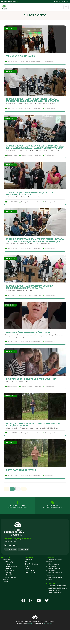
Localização (8, 573)
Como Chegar (11, 549)
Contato (5, 581)
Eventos (27, 568)
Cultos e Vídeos (30, 570)
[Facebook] (23, 600)
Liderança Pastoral (11, 566)
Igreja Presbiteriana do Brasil (9, 1)
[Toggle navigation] (66, 7)
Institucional (6, 559)
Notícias (27, 562)
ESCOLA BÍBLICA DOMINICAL (57, 588)
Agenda (5, 579)
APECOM (29, 623)
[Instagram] (30, 600)
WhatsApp (24, 549)
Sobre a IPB (8, 575)
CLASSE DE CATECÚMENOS (57, 586)
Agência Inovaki (48, 623)
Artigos (27, 566)
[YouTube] (39, 600)
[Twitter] (47, 600)
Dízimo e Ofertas (10, 577)
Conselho (8, 568)
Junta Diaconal (9, 570)
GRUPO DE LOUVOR (54, 590)
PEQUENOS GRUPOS (54, 592)
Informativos (29, 559)
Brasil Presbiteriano (31, 564)
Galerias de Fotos (30, 573)
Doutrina (7, 564)
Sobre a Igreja (9, 562)
